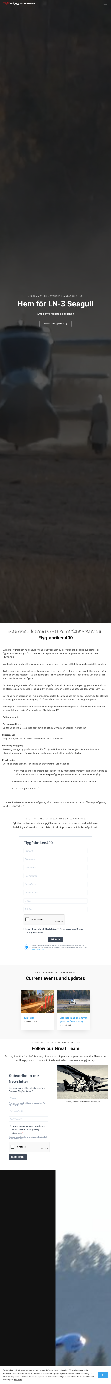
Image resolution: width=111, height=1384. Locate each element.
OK (103, 1375)
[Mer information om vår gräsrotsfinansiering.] (73, 1001)
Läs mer (18, 1380)
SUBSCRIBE (17, 1157)
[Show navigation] (105, 3)
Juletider (28, 1017)
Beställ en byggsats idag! (55, 324)
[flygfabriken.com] (19, 3)
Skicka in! (55, 939)
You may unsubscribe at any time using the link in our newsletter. (28, 1138)
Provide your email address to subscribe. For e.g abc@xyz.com (27, 1104)
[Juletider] (37, 1001)
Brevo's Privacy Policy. (39, 949)
